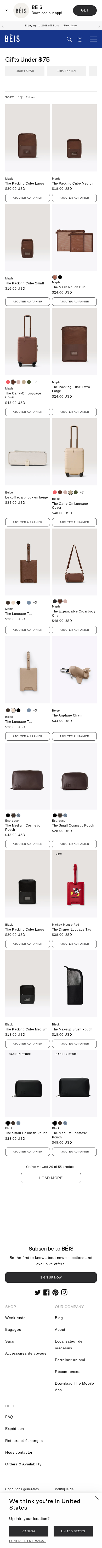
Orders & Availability (23, 1464)
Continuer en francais (27, 1541)
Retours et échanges (24, 1440)
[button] (69, 39)
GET (85, 10)
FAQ (9, 1417)
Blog (59, 1318)
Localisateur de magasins (69, 1344)
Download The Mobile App (74, 1386)
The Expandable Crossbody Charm (73, 613)
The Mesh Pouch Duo (69, 287)
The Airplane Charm (67, 715)
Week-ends (15, 1318)
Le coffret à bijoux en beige (26, 497)
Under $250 (25, 71)
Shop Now (70, 25)
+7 (35, 382)
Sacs (9, 1341)
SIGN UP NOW (51, 1277)
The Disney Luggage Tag (71, 929)
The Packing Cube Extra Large (71, 389)
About (60, 1329)
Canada (28, 1531)
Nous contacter (18, 1452)
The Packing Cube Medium (73, 183)
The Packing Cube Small (24, 283)
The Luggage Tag (19, 614)
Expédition (14, 1428)
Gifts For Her (67, 71)
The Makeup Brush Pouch (72, 1029)
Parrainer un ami (70, 1360)
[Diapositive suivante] (99, 25)
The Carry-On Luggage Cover (23, 395)
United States (73, 1531)
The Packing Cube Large (24, 183)
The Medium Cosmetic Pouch (22, 828)
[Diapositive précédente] (3, 25)
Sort (9, 97)
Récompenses (68, 1371)
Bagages (13, 1329)
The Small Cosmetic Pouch (73, 825)
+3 (35, 602)
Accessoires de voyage (26, 1353)
